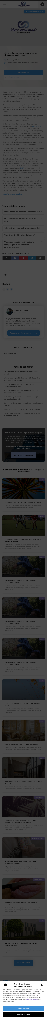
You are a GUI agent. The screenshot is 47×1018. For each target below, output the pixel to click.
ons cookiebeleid (32, 999)
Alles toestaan (23, 1008)
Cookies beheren (23, 1014)
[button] (43, 985)
